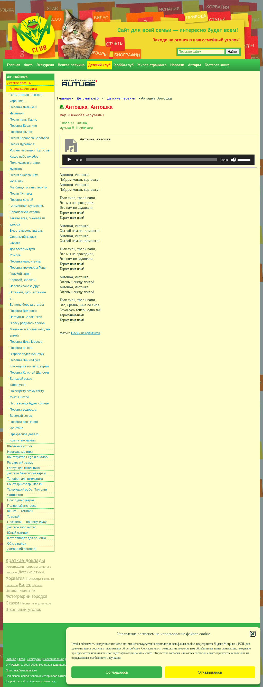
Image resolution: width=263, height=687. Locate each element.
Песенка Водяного (23, 311)
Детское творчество (21, 527)
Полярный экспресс (21, 506)
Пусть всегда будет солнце (29, 403)
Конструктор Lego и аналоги (28, 457)
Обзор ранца (16, 543)
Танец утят (18, 385)
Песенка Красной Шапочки (29, 372)
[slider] (245, 159)
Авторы (194, 65)
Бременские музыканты (27, 206)
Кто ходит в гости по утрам (29, 366)
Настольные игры (20, 452)
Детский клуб (99, 65)
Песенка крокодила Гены (28, 267)
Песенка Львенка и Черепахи (23, 110)
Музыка (37, 585)
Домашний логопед (21, 549)
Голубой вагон (20, 274)
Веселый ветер (21, 416)
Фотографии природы (22, 566)
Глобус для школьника (23, 468)
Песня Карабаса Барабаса (29, 138)
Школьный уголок (19, 446)
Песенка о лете (21, 348)
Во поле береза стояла (27, 304)
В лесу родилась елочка (27, 323)
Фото (28, 65)
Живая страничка (151, 65)
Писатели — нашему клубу (26, 522)
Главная (13, 65)
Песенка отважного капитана (24, 425)
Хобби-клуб (124, 65)
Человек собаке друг (25, 286)
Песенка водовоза (23, 409)
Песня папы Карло (23, 119)
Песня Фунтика (21, 193)
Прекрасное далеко (24, 434)
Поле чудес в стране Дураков (25, 166)
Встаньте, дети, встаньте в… (28, 295)
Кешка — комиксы (20, 511)
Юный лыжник (17, 533)
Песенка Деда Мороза (26, 342)
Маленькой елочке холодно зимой (30, 332)
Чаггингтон (15, 495)
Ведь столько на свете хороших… (26, 98)
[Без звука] (233, 159)
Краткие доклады (25, 560)
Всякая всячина (71, 65)
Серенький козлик (23, 237)
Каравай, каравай (22, 280)
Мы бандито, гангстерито (28, 187)
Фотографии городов (27, 596)
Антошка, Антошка (23, 89)
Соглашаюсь (117, 672)
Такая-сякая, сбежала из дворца (27, 221)
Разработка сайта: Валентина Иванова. (31, 681)
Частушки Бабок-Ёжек (26, 317)
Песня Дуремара (22, 144)
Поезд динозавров (20, 500)
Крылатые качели (23, 440)
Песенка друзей (21, 200)
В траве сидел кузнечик (27, 354)
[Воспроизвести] (69, 159)
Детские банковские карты (26, 473)
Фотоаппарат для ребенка (26, 538)
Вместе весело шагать (26, 230)
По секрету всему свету (27, 391)
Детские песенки (19, 83)
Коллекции (27, 591)
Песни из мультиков (35, 603)
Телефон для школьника (25, 479)
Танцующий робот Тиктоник (27, 489)
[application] (158, 160)
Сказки (12, 603)
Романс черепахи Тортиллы (30, 150)
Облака (15, 243)
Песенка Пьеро (21, 132)
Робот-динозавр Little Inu (25, 484)
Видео (25, 584)
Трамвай (13, 516)
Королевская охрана (25, 212)
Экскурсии (45, 65)
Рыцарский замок (20, 462)
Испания (12, 591)
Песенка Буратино (23, 126)
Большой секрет (22, 379)
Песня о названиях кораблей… (24, 178)
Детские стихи (31, 572)
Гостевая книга (217, 65)
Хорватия (15, 578)
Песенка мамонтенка (25, 261)
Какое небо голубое (24, 156)
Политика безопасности (21, 670)
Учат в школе (19, 397)
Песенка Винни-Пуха (25, 360)
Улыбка (15, 255)
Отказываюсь (210, 672)
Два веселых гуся (22, 249)
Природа (33, 578)
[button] (252, 633)
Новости (177, 65)
